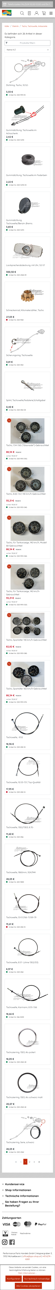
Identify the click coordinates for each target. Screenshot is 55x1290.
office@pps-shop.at (32, 1256)
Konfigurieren (13, 1278)
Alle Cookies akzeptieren (28, 1286)
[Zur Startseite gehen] (7, 13)
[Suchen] (22, 13)
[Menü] (50, 13)
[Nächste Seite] (34, 1162)
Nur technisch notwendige (37, 1278)
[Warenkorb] (43, 13)
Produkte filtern (27, 43)
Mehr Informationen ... (27, 1273)
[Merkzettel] (29, 13)
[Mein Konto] (36, 13)
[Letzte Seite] (39, 1162)
